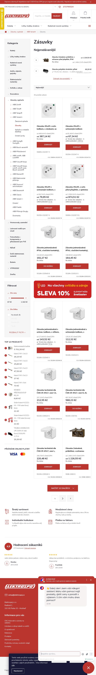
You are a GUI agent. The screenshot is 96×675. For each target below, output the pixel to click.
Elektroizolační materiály (15, 80)
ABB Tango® (17, 113)
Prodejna (8, 636)
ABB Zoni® (17, 105)
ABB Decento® (18, 190)
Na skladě (15, 315)
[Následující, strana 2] (62, 498)
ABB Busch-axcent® (20, 147)
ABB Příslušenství (19, 151)
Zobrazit (48, 145)
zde (13, 665)
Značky (12, 274)
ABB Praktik (17, 207)
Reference (8, 633)
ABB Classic (17, 195)
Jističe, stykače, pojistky (16, 72)
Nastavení (18, 671)
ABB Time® (17, 109)
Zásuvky (18, 125)
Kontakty (8, 646)
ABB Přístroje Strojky (20, 211)
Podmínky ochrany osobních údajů (17, 643)
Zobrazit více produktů (61, 79)
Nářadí (12, 248)
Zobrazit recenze (30, 548)
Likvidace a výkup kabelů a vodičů (17, 626)
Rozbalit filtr (16, 332)
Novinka (14, 322)
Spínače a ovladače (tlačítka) (22, 131)
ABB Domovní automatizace (18, 185)
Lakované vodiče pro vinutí (18, 229)
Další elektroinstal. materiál (17, 255)
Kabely (12, 50)
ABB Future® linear (20, 162)
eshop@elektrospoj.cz (16, 595)
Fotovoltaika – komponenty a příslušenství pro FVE (18, 239)
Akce (13, 319)
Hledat (56, 16)
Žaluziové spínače (21, 121)
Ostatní (15, 203)
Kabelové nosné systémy (16, 64)
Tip (13, 326)
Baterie (12, 262)
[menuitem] (12, 26)
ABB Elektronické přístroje (19, 179)
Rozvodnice (14, 94)
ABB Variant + (18, 199)
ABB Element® (18, 174)
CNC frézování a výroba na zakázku (17, 7)
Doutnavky (16, 216)
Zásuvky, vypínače (17, 100)
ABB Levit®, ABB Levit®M (19, 157)
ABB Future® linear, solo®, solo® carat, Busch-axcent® (20, 168)
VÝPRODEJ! (14, 268)
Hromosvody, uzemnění (18, 222)
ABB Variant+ (17, 117)
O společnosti (10, 629)
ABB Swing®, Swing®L (18, 142)
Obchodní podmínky (12, 640)
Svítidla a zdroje (16, 88)
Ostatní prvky (20, 136)
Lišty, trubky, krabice (17, 57)
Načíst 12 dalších (60, 488)
